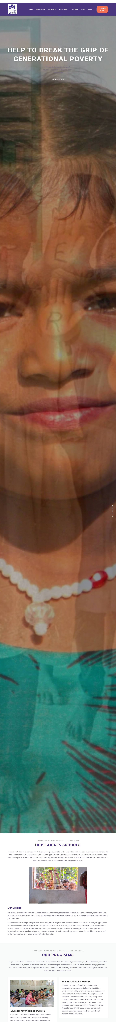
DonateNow (102, 9)
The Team (74, 9)
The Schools (63, 9)
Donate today (57, 80)
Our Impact (52, 9)
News (83, 9)
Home (31, 9)
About (90, 9)
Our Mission (40, 9)
